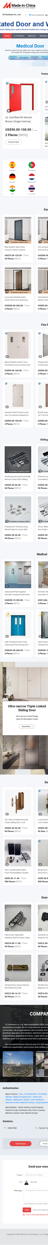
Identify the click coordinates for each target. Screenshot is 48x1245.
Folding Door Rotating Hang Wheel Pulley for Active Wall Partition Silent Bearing (16, 528)
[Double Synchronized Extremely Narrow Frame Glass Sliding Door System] (18, 459)
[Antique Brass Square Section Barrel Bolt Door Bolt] (18, 968)
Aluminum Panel (12, 1102)
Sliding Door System (21, 1099)
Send (27, 1210)
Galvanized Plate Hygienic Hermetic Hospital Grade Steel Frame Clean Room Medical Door (17, 593)
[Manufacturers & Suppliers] (19, 5)
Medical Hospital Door (22, 1096)
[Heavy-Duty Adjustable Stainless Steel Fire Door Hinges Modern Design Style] (18, 918)
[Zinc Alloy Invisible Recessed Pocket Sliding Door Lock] (18, 802)
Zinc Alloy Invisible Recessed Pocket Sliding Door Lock (16, 821)
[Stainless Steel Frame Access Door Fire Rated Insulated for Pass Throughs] (18, 395)
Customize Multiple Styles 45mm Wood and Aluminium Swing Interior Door (16, 298)
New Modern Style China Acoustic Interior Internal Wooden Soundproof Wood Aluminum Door (16, 248)
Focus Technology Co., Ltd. (34, 1234)
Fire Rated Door (30, 1094)
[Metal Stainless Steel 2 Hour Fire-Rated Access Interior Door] (18, 345)
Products (20, 35)
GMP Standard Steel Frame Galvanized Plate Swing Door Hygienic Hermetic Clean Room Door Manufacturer (17, 643)
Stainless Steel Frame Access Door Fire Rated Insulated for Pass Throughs (17, 414)
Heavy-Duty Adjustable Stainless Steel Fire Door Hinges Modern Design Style (18, 936)
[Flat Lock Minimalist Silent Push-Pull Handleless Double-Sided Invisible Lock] (18, 853)
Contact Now (13, 142)
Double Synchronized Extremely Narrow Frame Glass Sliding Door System (18, 478)
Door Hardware (37, 1099)
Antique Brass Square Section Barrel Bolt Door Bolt (17, 986)
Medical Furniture (27, 1102)
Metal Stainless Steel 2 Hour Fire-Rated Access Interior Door (17, 363)
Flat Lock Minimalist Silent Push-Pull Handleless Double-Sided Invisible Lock (17, 871)
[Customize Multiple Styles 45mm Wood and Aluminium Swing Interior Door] (18, 280)
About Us (32, 35)
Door (21, 1094)
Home (7, 35)
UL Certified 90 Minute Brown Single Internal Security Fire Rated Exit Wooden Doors (19, 119)
